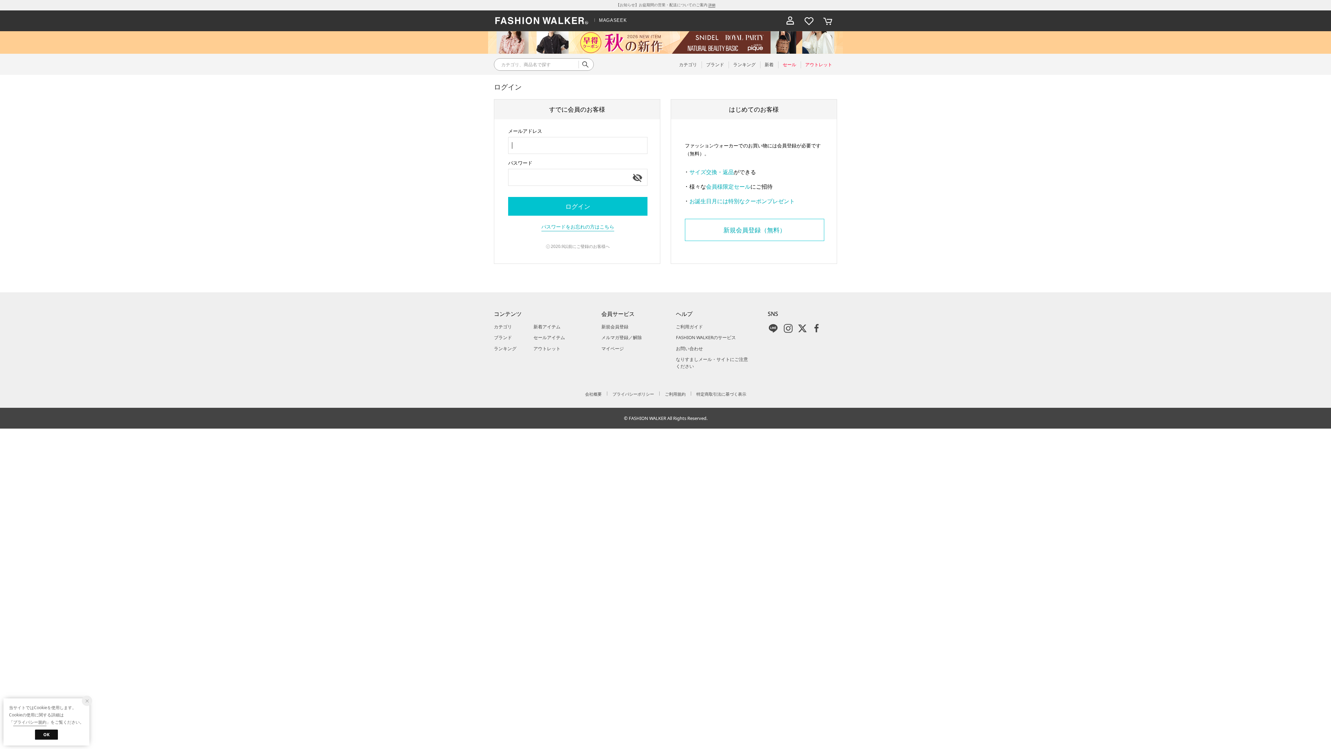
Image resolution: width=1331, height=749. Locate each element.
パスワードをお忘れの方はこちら (577, 226)
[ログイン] (790, 20)
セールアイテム (549, 337)
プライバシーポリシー (633, 394)
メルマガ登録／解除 (621, 337)
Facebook (816, 328)
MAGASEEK (613, 20)
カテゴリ (503, 327)
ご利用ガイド (689, 327)
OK (46, 735)
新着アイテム (546, 327)
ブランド (503, 337)
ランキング (505, 348)
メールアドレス (525, 131)
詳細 (711, 4)
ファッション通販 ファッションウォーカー (541, 20)
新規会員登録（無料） (754, 230)
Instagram (788, 328)
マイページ (612, 348)
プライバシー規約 (29, 722)
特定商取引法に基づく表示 (721, 394)
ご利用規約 (675, 394)
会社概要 (593, 394)
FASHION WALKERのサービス (706, 337)
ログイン (577, 206)
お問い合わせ (689, 348)
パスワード (520, 163)
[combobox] (577, 145)
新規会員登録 (614, 327)
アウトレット (546, 348)
